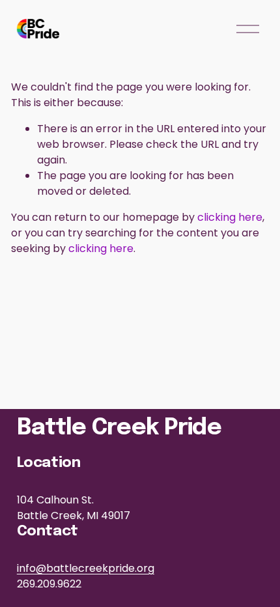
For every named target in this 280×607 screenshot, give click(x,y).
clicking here (229, 217)
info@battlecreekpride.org (85, 568)
